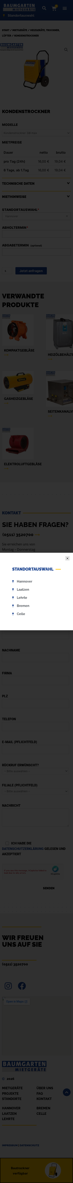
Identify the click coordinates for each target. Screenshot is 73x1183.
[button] (67, 558)
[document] (36, 591)
